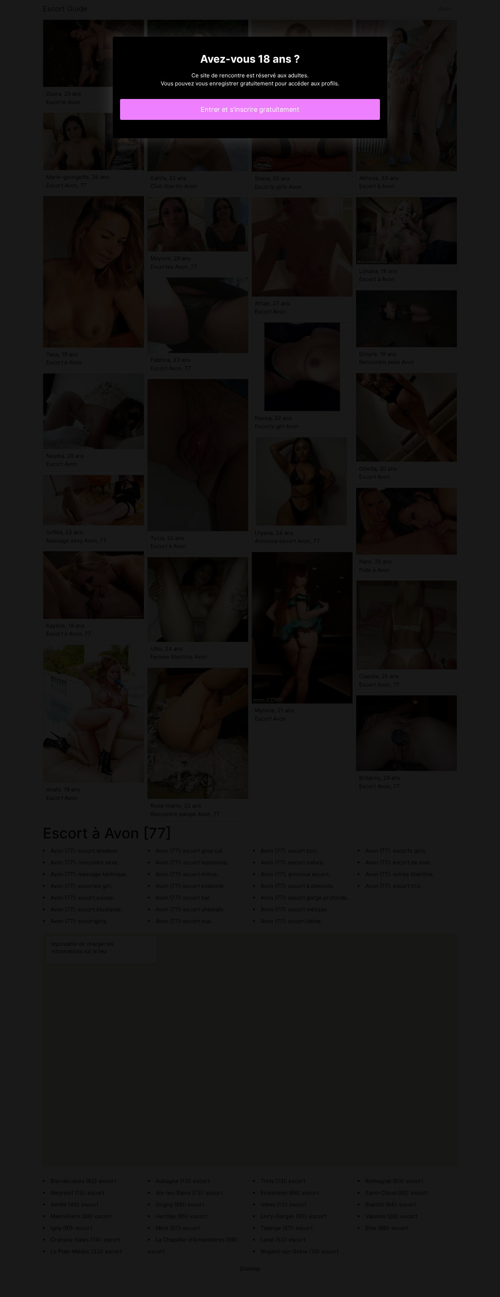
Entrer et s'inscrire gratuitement (250, 109)
